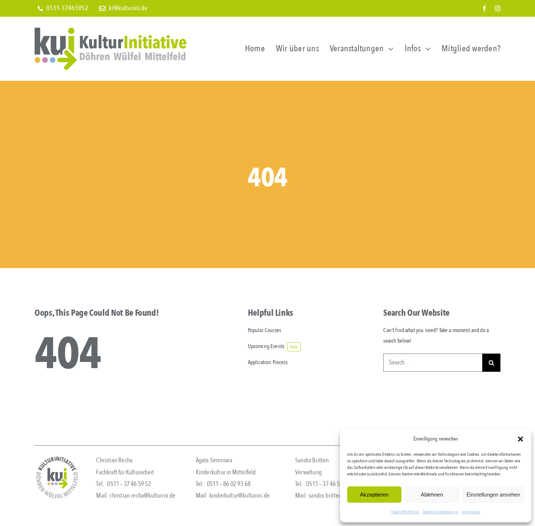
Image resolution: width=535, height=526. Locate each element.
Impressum (471, 512)
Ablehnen (432, 494)
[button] (520, 439)
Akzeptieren (374, 494)
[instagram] (497, 8)
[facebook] (484, 8)
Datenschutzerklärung (440, 512)
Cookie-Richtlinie (405, 512)
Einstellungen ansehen (493, 494)
